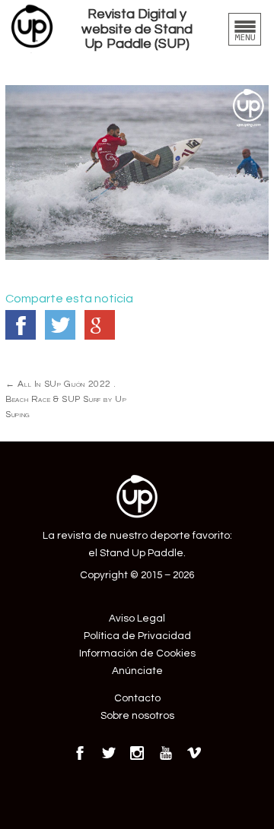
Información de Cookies (137, 653)
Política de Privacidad (137, 636)
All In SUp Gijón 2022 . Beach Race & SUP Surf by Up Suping (65, 398)
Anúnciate (137, 671)
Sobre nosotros (137, 715)
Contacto (137, 698)
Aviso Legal (137, 618)
